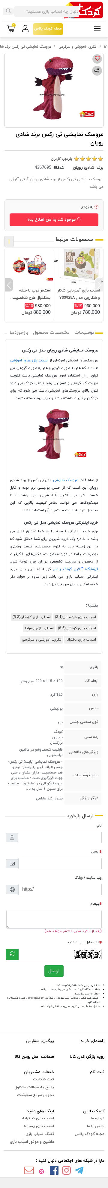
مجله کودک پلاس (89, 1134)
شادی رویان (83, 168)
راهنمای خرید (92, 1041)
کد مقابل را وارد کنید (83, 942)
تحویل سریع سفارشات (35, 1095)
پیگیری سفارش (40, 1041)
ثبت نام (97, 1072)
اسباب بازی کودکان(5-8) (77, 628)
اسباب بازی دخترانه (81, 639)
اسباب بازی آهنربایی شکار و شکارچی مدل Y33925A (79, 294)
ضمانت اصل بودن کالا (34, 1057)
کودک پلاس (93, 1111)
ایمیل (95, 851)
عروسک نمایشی (65, 480)
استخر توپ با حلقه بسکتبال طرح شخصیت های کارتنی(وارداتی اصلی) (29, 294)
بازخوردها (19, 332)
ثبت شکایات (43, 1079)
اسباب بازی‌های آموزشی (29, 360)
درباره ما (97, 1118)
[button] (99, 284)
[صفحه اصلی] (106, 46)
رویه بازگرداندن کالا (87, 1057)
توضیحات (84, 332)
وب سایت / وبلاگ (88, 877)
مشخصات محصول (51, 332)
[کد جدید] (12, 954)
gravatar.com (36, 998)
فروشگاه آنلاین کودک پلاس (75, 569)
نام (99, 825)
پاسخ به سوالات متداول (34, 1087)
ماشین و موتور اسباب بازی (32, 1142)
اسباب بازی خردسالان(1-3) (75, 617)
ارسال (54, 971)
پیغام (94, 903)
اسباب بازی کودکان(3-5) (32, 617)
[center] (8, 11)
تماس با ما (95, 1126)
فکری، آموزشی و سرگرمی (77, 46)
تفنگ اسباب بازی (40, 1134)
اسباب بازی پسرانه (39, 628)
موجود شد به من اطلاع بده (52, 219)
